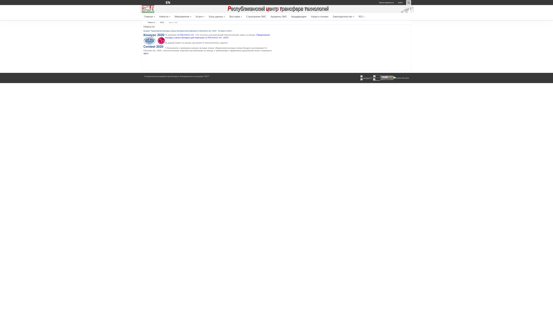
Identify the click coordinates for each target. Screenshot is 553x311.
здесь (146, 53)
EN (169, 2)
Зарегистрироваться (386, 2)
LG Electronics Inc (185, 34)
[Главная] (148, 8)
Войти (400, 2)
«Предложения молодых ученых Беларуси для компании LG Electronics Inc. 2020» (217, 36)
